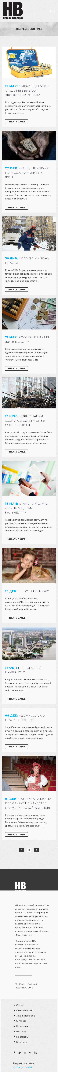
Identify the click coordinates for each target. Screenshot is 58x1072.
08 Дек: (25, 718)
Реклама (21, 1031)
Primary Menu (52, 11)
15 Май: (27, 508)
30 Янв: (27, 261)
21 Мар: (28, 339)
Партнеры (22, 1036)
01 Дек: (28, 803)
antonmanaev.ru (22, 1067)
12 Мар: (27, 90)
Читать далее (16, 121)
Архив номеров (25, 1015)
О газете (21, 1020)
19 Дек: (27, 591)
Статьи (20, 1005)
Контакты (21, 1042)
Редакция (22, 1026)
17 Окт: (23, 670)
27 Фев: (27, 173)
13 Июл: (25, 421)
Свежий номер (25, 1010)
